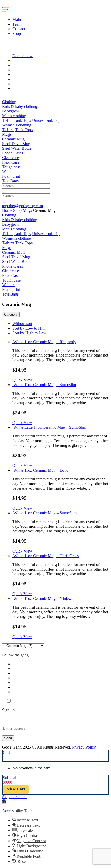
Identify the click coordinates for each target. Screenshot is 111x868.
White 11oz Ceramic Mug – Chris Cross (46, 556)
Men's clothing (14, 116)
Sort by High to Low (29, 333)
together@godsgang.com (22, 205)
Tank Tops (22, 120)
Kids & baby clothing (19, 106)
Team (16, 24)
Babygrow (10, 111)
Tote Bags (10, 181)
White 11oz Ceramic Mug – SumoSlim (45, 513)
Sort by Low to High (29, 328)
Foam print (11, 176)
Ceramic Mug (13, 139)
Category (11, 314)
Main (16, 19)
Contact (18, 29)
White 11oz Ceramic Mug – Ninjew (42, 598)
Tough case (11, 167)
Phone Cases (12, 153)
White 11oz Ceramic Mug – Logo (40, 470)
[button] (4, 802)
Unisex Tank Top (46, 120)
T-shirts (8, 129)
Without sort (22, 323)
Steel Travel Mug (16, 143)
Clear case (10, 157)
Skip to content (14, 797)
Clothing (9, 102)
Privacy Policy (84, 747)
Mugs (6, 134)
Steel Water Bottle (16, 148)
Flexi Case (10, 162)
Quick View (22, 380)
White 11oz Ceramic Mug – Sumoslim (44, 384)
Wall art (8, 171)
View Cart (16, 789)
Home (7, 210)
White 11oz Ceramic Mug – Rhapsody (44, 341)
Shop (16, 33)
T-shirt (7, 120)
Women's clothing (16, 125)
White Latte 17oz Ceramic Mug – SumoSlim (49, 427)
